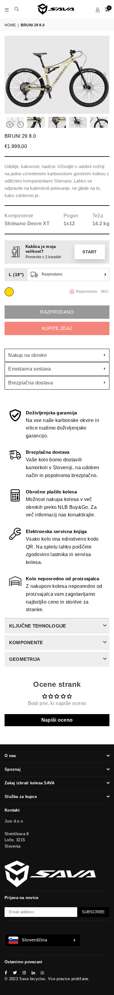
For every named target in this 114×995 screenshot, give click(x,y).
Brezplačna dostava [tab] (30, 382)
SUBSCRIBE (93, 912)
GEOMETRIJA (24, 659)
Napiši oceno (57, 720)
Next (104, 74)
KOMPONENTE (26, 642)
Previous (9, 74)
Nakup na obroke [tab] (27, 355)
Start (89, 251)
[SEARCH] (17, 9)
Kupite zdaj (57, 328)
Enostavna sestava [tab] (29, 368)
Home (10, 25)
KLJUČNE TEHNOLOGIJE (37, 625)
